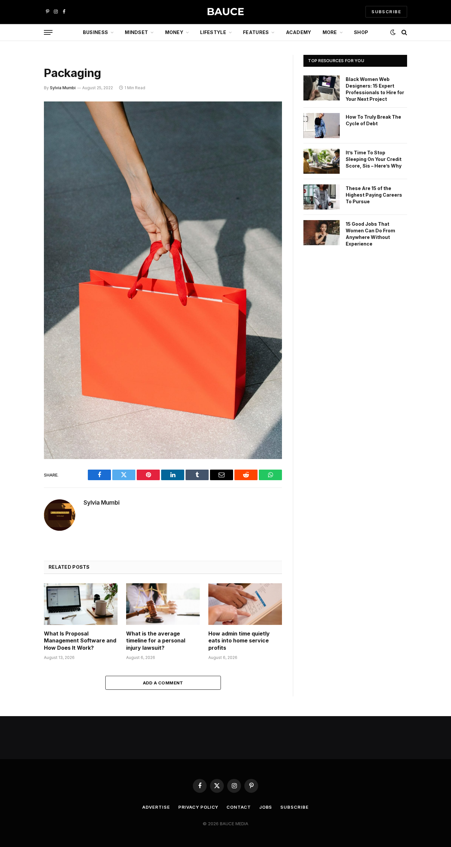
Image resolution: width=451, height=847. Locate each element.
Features (256, 32)
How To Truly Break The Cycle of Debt (373, 120)
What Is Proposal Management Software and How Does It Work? (80, 640)
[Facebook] (20, 123)
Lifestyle (213, 32)
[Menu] (48, 32)
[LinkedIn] (20, 157)
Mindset (136, 32)
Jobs (265, 807)
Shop (361, 32)
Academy (298, 32)
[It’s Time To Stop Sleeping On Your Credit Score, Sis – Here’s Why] (321, 161)
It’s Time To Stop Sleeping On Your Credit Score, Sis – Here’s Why (373, 159)
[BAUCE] (225, 11)
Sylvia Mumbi (63, 87)
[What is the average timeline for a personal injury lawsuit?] (163, 604)
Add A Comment (163, 682)
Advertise (156, 807)
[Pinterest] (20, 174)
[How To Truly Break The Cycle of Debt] (321, 125)
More (330, 32)
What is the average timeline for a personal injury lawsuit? (155, 640)
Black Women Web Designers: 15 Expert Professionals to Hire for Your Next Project (375, 89)
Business (95, 32)
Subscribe (294, 807)
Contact (238, 807)
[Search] (403, 32)
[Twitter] (20, 140)
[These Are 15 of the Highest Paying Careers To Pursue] (321, 197)
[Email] (20, 191)
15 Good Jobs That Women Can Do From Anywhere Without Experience (370, 234)
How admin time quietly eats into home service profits (239, 640)
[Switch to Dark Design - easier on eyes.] (393, 32)
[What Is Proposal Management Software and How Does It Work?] (81, 604)
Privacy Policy (198, 807)
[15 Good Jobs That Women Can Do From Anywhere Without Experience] (321, 232)
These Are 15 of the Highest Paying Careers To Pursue (374, 194)
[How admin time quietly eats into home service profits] (245, 604)
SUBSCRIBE (386, 11)
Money (174, 32)
